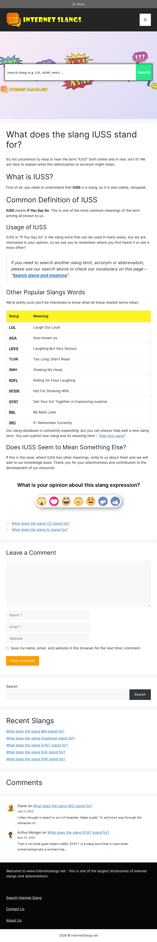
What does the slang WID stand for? (62, 806)
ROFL (13, 380)
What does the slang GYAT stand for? (37, 745)
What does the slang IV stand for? (40, 530)
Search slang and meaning (40, 275)
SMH (13, 370)
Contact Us (15, 909)
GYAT (13, 402)
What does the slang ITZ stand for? (41, 523)
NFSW (14, 391)
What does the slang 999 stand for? (36, 759)
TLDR (13, 359)
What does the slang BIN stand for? (35, 731)
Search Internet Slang (23, 898)
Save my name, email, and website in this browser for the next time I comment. (76, 648)
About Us (14, 920)
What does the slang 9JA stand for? (35, 752)
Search (12, 686)
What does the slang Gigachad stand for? (40, 738)
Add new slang (111, 436)
